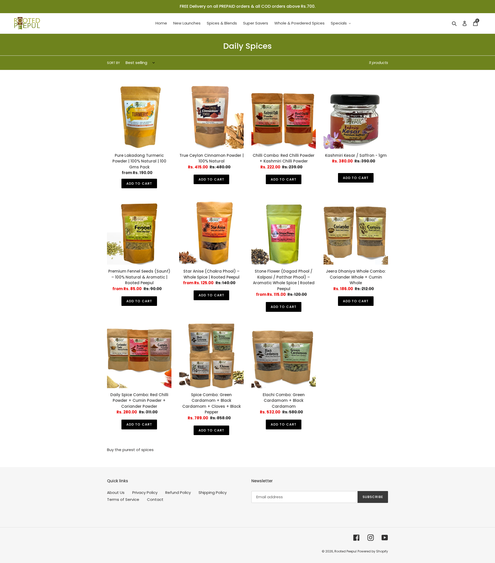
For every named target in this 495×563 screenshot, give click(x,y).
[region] (247, 6)
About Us (116, 492)
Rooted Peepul (345, 551)
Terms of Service (123, 499)
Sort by (113, 63)
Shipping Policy (213, 492)
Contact (155, 499)
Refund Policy (178, 492)
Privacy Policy (145, 492)
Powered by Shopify (373, 551)
